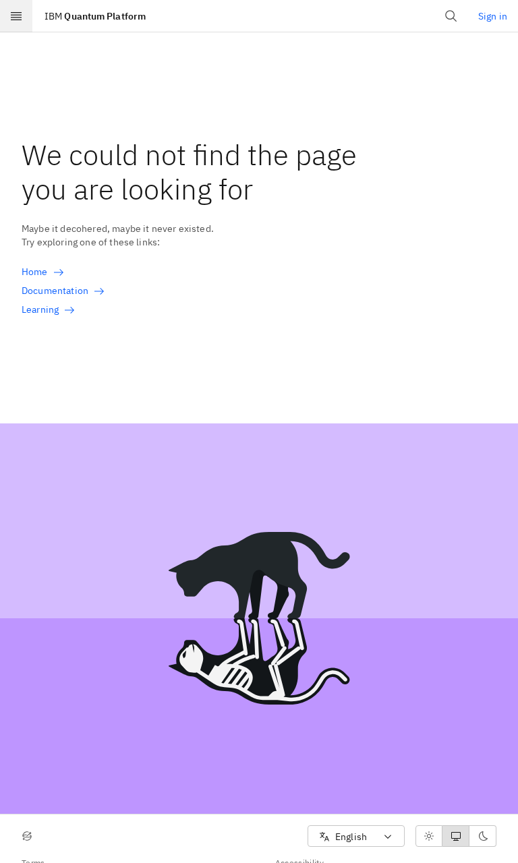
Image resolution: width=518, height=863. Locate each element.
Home (35, 272)
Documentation (55, 291)
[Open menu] (16, 16)
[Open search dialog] (451, 16)
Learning (40, 309)
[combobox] (356, 836)
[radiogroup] (455, 836)
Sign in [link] (492, 16)
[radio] (428, 836)
